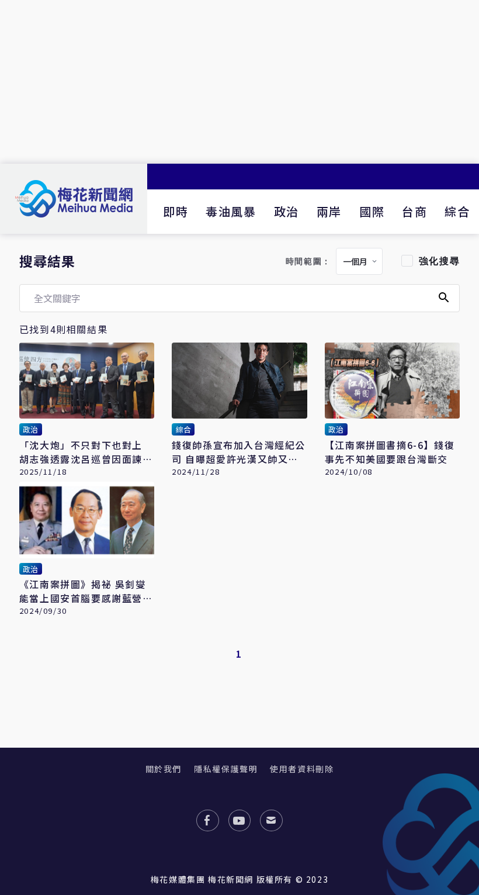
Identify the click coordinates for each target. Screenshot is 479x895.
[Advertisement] (239, 82)
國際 (371, 211)
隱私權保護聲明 (226, 769)
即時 (175, 211)
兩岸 (329, 211)
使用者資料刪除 (302, 769)
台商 (414, 211)
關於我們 (163, 769)
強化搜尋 (439, 261)
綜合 (457, 211)
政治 (286, 211)
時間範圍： (308, 261)
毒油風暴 (231, 211)
